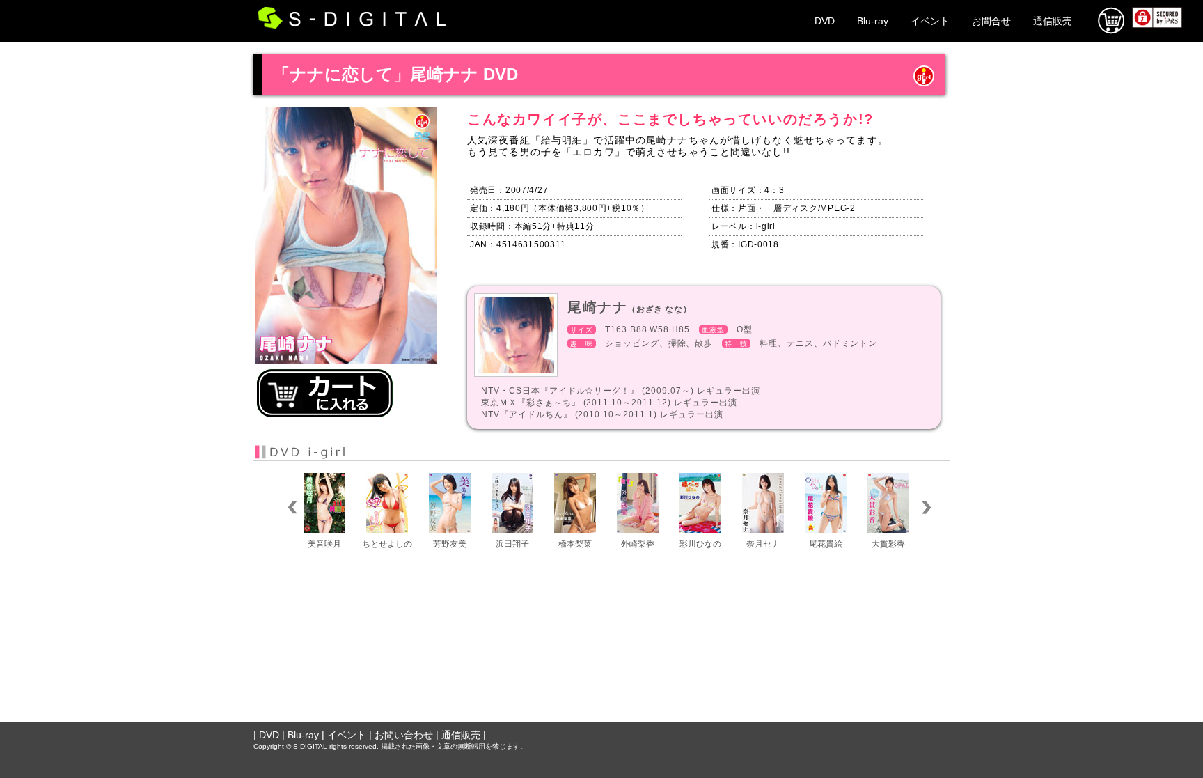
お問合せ (991, 20)
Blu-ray (872, 20)
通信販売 (1052, 20)
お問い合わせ (404, 734)
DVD (825, 20)
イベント (930, 20)
